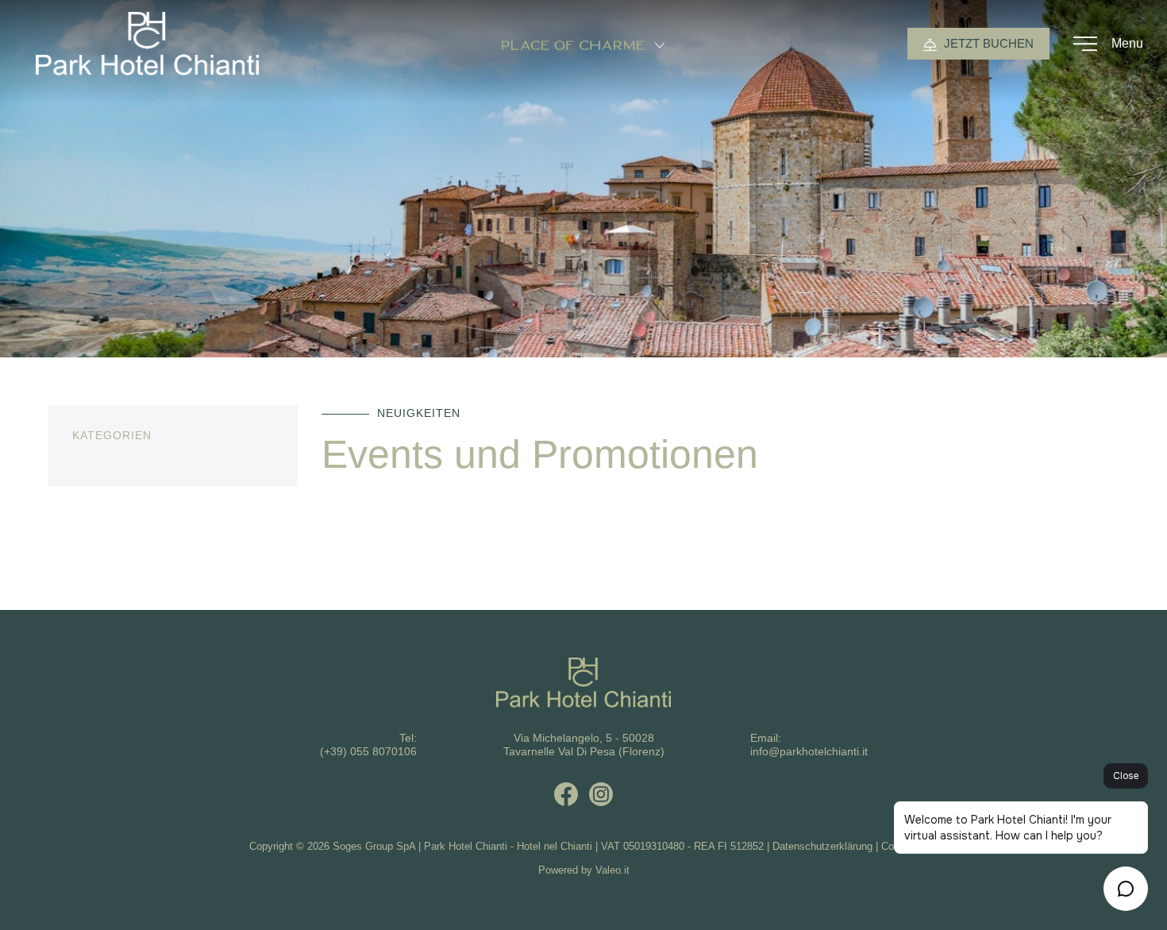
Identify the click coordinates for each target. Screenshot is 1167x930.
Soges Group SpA (374, 846)
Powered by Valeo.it (584, 870)
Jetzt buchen (987, 43)
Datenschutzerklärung (822, 846)
